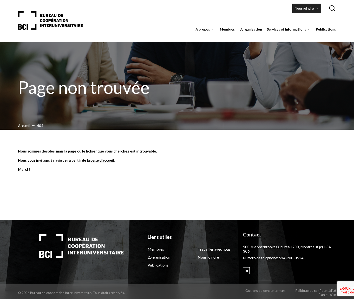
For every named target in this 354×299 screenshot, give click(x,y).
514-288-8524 (291, 258)
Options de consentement (265, 290)
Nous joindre (304, 8)
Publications (326, 29)
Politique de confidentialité (315, 290)
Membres (227, 29)
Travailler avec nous (214, 249)
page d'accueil (102, 160)
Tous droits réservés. (109, 293)
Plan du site (327, 295)
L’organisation (251, 29)
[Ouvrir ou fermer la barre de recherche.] (332, 8)
